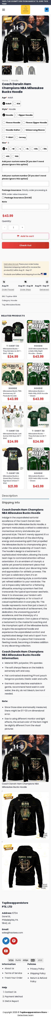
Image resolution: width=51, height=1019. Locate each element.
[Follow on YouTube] (6, 951)
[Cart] (47, 10)
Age (4, 97)
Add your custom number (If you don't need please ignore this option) (24, 177)
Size (4, 142)
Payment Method (14, 996)
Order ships (25, 289)
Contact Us (10, 991)
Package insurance (11, 190)
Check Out (25, 245)
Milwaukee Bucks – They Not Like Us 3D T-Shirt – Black (12, 351)
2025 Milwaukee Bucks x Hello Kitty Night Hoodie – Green (38, 351)
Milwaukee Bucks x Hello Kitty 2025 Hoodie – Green (38, 393)
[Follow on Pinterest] (13, 940)
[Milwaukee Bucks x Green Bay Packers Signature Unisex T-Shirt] (12, 458)
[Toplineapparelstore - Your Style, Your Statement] (25, 9)
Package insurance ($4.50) (18, 197)
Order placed (8, 289)
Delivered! (44, 289)
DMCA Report (12, 1001)
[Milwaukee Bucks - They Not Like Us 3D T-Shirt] (38, 416)
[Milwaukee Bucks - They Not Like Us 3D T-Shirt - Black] (12, 331)
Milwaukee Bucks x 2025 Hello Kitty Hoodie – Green (38, 478)
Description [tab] (10, 496)
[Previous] (6, 39)
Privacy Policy (37, 968)
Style (5, 109)
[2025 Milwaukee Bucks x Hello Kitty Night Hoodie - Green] (38, 331)
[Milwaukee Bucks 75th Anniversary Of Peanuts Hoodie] (12, 374)
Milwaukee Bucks (13, 305)
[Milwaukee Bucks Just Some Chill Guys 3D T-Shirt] (12, 416)
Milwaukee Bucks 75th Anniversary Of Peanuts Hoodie (12, 393)
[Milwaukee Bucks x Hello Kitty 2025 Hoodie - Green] (38, 374)
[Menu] (3, 9)
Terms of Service (13, 973)
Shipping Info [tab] (11, 502)
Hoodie (14, 80)
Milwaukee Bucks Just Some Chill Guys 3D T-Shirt (12, 436)
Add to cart (27, 236)
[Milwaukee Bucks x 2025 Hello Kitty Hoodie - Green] (38, 458)
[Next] (44, 39)
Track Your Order (13, 977)
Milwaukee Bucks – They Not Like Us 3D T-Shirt (38, 436)
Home (5, 80)
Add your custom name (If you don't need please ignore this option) (23, 163)
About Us (9, 968)
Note (4, 201)
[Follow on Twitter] (6, 940)
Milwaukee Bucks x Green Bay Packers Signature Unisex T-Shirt (11, 479)
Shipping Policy (38, 973)
